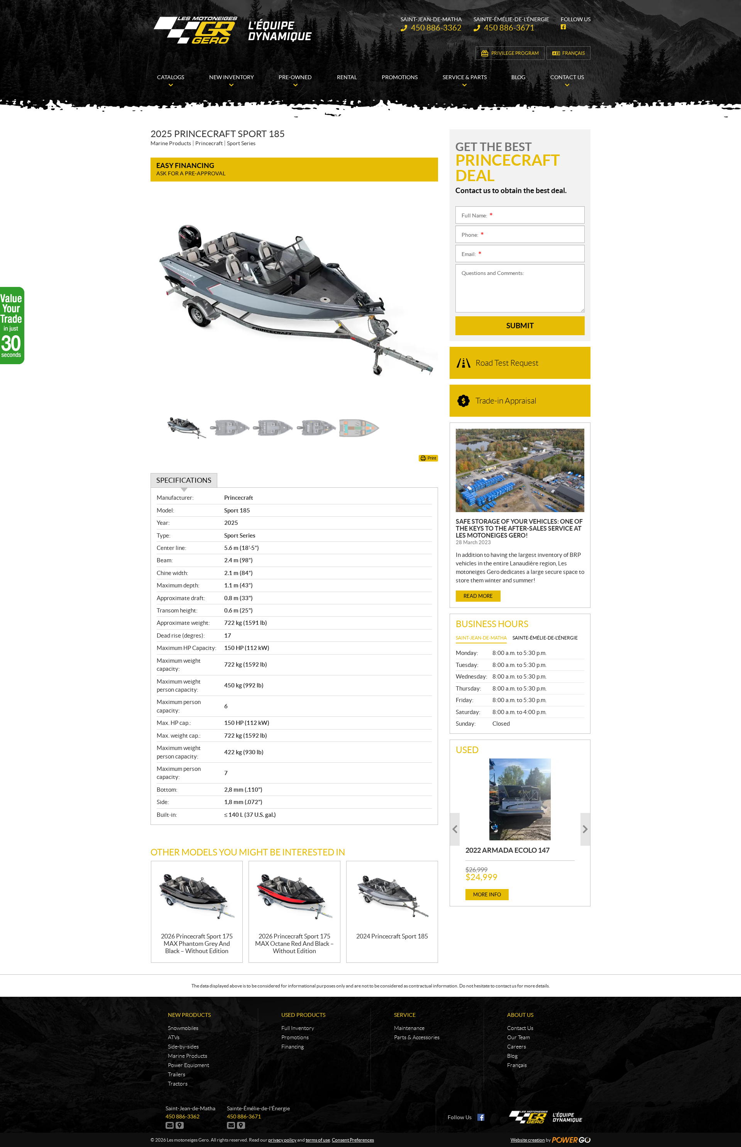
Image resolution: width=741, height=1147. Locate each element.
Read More (478, 596)
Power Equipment (188, 1065)
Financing (292, 1046)
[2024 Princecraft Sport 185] (392, 897)
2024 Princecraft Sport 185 (392, 936)
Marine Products (187, 1056)
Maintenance (409, 1028)
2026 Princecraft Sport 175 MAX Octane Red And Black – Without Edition (294, 943)
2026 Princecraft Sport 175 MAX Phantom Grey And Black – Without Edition (197, 943)
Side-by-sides (183, 1046)
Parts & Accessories (417, 1037)
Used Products (303, 1015)
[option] (294, 301)
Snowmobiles (183, 1028)
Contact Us (520, 1028)
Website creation (528, 1139)
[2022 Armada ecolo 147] (520, 799)
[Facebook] (480, 1117)
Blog (512, 1056)
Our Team (518, 1037)
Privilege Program (515, 53)
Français (573, 53)
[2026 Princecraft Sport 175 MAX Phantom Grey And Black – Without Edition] (197, 897)
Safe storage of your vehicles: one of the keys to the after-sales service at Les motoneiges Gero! (519, 528)
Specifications (183, 480)
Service (405, 1015)
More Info (487, 895)
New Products (189, 1015)
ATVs (173, 1037)
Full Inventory (297, 1028)
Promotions (295, 1037)
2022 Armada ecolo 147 (507, 850)
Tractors (178, 1084)
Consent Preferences (353, 1139)
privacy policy (282, 1139)
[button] (166, 301)
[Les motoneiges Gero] (234, 30)
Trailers (176, 1074)
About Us (520, 1015)
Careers (516, 1046)
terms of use (318, 1139)
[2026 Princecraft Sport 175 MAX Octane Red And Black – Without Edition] (294, 897)
